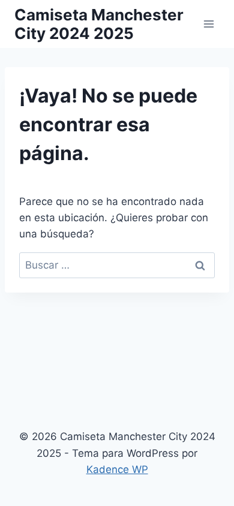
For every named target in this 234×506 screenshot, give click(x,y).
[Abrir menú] (208, 23)
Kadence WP (117, 469)
